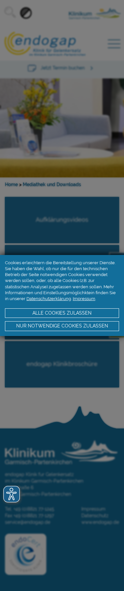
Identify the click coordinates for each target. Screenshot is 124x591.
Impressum (84, 298)
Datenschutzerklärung (48, 298)
